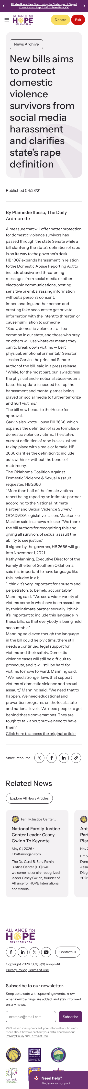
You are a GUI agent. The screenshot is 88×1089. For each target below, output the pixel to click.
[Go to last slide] (4, 6)
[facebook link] (11, 952)
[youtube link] (46, 952)
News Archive (26, 44)
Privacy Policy (16, 970)
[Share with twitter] (39, 758)
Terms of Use (38, 970)
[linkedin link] (23, 952)
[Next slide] (84, 6)
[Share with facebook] (51, 758)
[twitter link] (34, 952)
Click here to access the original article (41, 733)
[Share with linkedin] (64, 758)
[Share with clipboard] (76, 758)
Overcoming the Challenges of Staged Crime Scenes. (44, 6)
